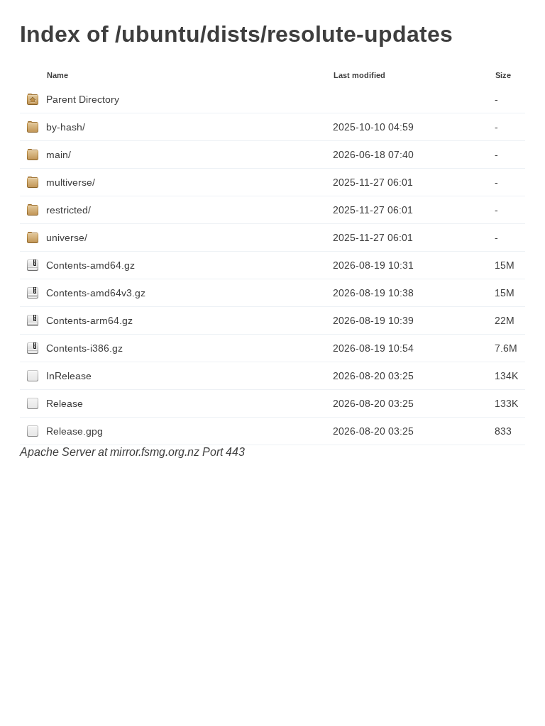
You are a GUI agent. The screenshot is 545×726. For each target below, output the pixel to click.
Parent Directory (82, 99)
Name (57, 75)
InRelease (69, 375)
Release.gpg (74, 431)
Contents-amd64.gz (90, 265)
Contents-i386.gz (84, 348)
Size (503, 75)
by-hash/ (65, 127)
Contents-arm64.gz (89, 320)
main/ (58, 154)
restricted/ (68, 210)
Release (64, 403)
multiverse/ (70, 182)
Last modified (359, 75)
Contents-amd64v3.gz (95, 292)
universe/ (66, 237)
